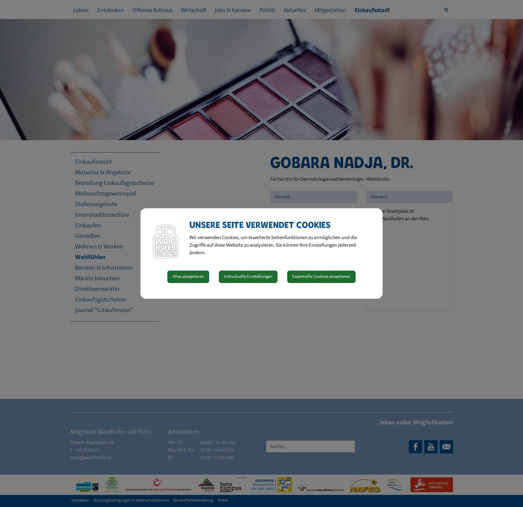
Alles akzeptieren (188, 276)
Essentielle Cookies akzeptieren (321, 276)
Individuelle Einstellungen (248, 276)
